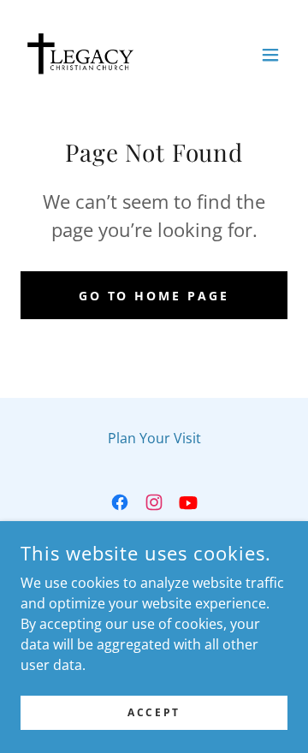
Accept (153, 712)
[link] (81, 55)
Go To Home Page (154, 296)
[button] (270, 55)
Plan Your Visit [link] (154, 438)
